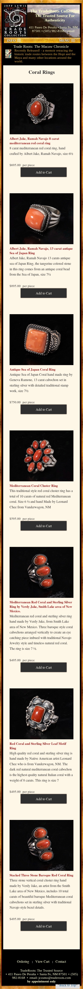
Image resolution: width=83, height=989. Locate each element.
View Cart (42, 961)
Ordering (23, 961)
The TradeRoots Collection (15, 21)
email (70, 31)
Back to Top (67, 985)
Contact (61, 961)
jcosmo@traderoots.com (55, 977)
